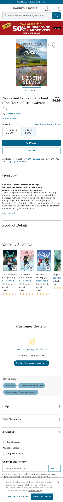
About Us (9, 432)
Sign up (54, 468)
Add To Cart (31, 143)
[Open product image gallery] (31, 62)
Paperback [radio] (11, 131)
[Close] (58, 482)
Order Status (13, 448)
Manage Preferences (18, 496)
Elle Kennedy (8, 281)
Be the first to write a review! (31, 363)
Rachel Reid (42, 281)
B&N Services (11, 419)
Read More (7, 213)
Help (5, 406)
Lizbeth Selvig (13, 113)
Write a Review (9, 119)
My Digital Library (17, 161)
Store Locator (13, 442)
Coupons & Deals (14, 453)
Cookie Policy (35, 490)
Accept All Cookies (42, 496)
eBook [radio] (28, 131)
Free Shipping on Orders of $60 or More (31, 2)
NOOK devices (33, 159)
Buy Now (31, 150)
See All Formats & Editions (48, 124)
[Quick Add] (14, 268)
